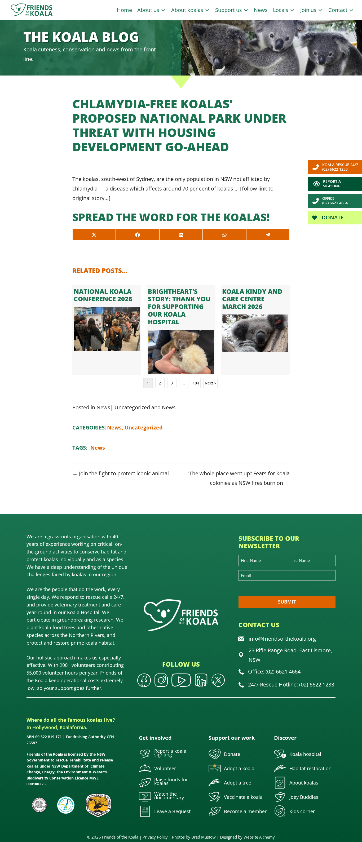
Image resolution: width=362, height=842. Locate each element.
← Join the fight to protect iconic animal (120, 473)
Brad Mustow (203, 837)
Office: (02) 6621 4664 (274, 671)
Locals (281, 10)
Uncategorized (132, 407)
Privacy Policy (155, 837)
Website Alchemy (259, 837)
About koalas (188, 10)
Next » (210, 382)
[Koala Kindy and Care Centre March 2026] (255, 330)
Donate (331, 217)
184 (196, 382)
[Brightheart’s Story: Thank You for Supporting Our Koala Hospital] (181, 330)
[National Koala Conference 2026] (106, 330)
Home (124, 10)
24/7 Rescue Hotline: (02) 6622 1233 (291, 684)
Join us (309, 10)
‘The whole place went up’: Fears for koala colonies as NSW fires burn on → (239, 478)
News (261, 10)
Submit (287, 602)
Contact (338, 10)
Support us (229, 10)
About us (149, 10)
